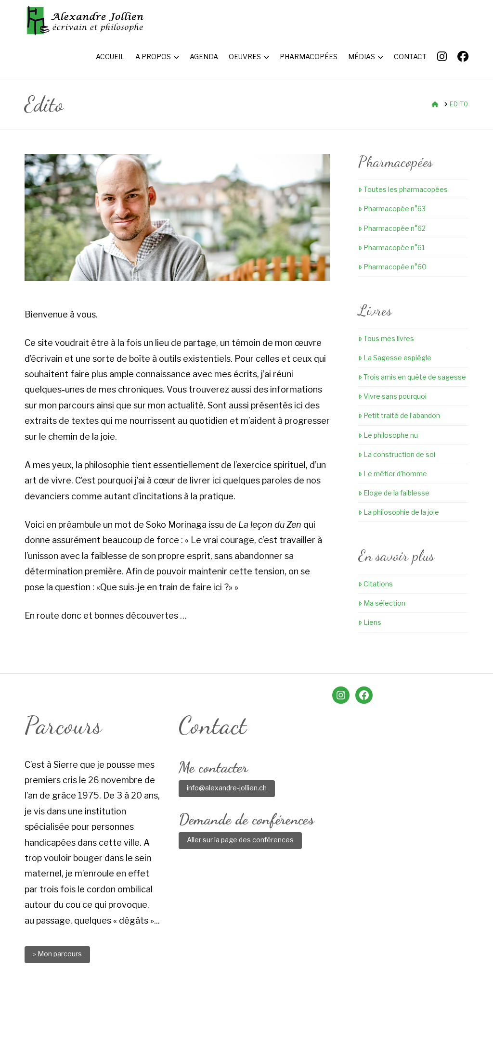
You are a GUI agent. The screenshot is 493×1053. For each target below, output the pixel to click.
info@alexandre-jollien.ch (227, 788)
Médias (318, 1011)
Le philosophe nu (390, 435)
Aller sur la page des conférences (240, 840)
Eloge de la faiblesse (396, 493)
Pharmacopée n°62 (394, 228)
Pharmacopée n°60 (395, 267)
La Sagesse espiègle (397, 358)
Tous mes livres (388, 338)
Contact (355, 1011)
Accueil (103, 1011)
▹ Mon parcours (57, 954)
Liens (372, 622)
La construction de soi (399, 454)
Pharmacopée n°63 (394, 208)
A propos (142, 1011)
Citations (378, 584)
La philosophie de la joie (401, 512)
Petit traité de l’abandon (401, 415)
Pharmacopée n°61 (394, 247)
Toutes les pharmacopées (405, 189)
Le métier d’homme (395, 473)
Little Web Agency (327, 1029)
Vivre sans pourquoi (395, 396)
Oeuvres (219, 1011)
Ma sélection (384, 603)
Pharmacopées (270, 1011)
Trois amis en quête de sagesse (414, 377)
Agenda (182, 1011)
